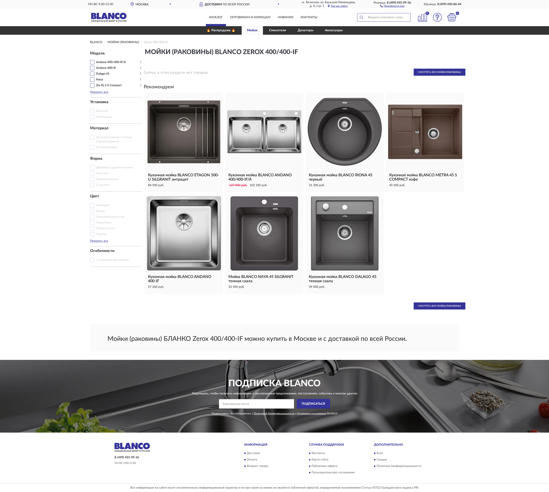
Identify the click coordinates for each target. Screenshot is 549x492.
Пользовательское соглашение (333, 472)
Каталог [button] (216, 17)
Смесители (277, 30)
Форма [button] (96, 159)
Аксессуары (334, 30)
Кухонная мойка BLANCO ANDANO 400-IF (179, 279)
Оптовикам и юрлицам (250, 17)
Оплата (252, 459)
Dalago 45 (102, 73)
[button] (392, 6)
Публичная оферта (325, 466)
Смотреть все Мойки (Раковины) (439, 72)
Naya (99, 79)
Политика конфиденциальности (399, 466)
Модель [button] (97, 53)
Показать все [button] (99, 92)
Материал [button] (99, 128)
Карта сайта (320, 459)
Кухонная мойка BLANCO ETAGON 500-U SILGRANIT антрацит (183, 177)
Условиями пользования (311, 413)
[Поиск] (361, 17)
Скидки (382, 459)
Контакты (309, 17)
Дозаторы (305, 30)
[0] (452, 17)
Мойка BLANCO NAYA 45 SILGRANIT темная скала (260, 279)
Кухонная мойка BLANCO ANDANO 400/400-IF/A (260, 177)
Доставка (253, 453)
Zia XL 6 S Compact (109, 85)
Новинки (285, 17)
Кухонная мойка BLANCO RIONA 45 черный (340, 177)
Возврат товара (257, 466)
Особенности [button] (102, 251)
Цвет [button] (94, 196)
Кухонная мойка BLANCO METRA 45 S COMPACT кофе (423, 177)
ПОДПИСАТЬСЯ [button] (313, 403)
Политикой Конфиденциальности (274, 413)
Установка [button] (99, 102)
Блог (380, 453)
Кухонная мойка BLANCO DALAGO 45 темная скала (342, 279)
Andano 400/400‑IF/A (111, 62)
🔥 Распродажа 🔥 (221, 30)
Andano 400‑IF (106, 67)
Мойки (252, 30)
